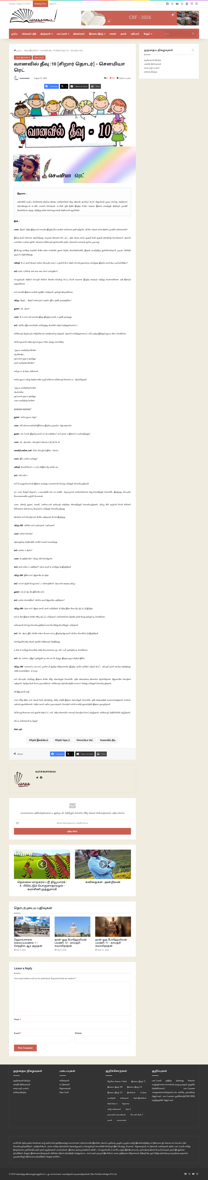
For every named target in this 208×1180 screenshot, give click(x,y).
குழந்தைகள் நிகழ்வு (152, 60)
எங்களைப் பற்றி (29, 33)
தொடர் (128, 1109)
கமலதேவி (111, 1098)
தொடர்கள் (39, 57)
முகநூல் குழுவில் (187, 1084)
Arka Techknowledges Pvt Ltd (103, 1174)
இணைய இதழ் (96, 33)
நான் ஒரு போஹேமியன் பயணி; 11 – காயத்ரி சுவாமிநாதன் (111, 943)
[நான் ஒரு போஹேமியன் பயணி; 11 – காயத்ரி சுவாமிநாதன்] (113, 927)
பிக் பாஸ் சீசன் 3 (136, 1115)
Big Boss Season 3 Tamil (117, 1081)
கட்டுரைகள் (64, 1084)
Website (78, 1033)
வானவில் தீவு (108, 740)
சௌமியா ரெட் (85, 740)
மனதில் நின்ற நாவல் (152, 64)
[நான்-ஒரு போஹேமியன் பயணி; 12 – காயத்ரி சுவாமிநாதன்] (72, 927)
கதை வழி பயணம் (152, 68)
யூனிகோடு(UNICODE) (185, 1096)
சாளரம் (113, 33)
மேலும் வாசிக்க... (53, 1156)
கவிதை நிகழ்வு (150, 72)
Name (17, 1019)
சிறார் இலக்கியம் (31, 50)
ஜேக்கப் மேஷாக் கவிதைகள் (62, 3)
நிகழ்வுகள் (46, 33)
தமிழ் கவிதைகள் (114, 1109)
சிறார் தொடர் (63, 740)
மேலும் (147, 33)
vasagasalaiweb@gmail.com (164, 1092)
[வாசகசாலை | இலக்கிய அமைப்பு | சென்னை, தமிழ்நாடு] (34, 15)
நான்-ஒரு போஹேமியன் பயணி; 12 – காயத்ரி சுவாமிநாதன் (71, 943)
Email (17, 1033)
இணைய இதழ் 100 (115, 1087)
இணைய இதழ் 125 (115, 1092)
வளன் (109, 1120)
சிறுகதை (125, 1103)
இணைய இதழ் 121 (134, 1087)
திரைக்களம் (79, 33)
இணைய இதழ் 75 (138, 1081)
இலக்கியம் (131, 1092)
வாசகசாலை (24, 78)
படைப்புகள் (62, 33)
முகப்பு (14, 33)
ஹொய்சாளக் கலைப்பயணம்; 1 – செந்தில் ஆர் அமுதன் (28, 943)
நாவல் (123, 33)
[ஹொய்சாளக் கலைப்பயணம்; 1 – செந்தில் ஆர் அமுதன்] (32, 927)
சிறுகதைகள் (65, 1088)
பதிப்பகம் (135, 33)
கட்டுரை (143, 1092)
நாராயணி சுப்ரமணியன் (116, 1115)
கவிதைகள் (64, 1080)
